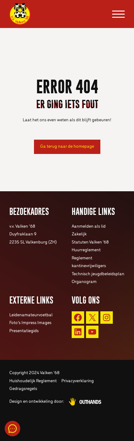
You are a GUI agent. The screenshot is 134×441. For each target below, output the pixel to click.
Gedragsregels (23, 389)
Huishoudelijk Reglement (33, 381)
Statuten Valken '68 (90, 242)
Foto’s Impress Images (30, 323)
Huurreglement (86, 250)
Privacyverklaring (77, 381)
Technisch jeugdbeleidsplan (98, 274)
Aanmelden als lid (89, 226)
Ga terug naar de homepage (67, 146)
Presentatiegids (24, 331)
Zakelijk (79, 234)
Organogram (84, 282)
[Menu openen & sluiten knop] (118, 14)
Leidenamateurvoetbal (31, 315)
